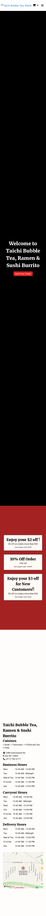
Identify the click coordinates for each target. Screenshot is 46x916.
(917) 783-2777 (13, 759)
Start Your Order (23, 274)
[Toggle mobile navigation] (42, 5)
